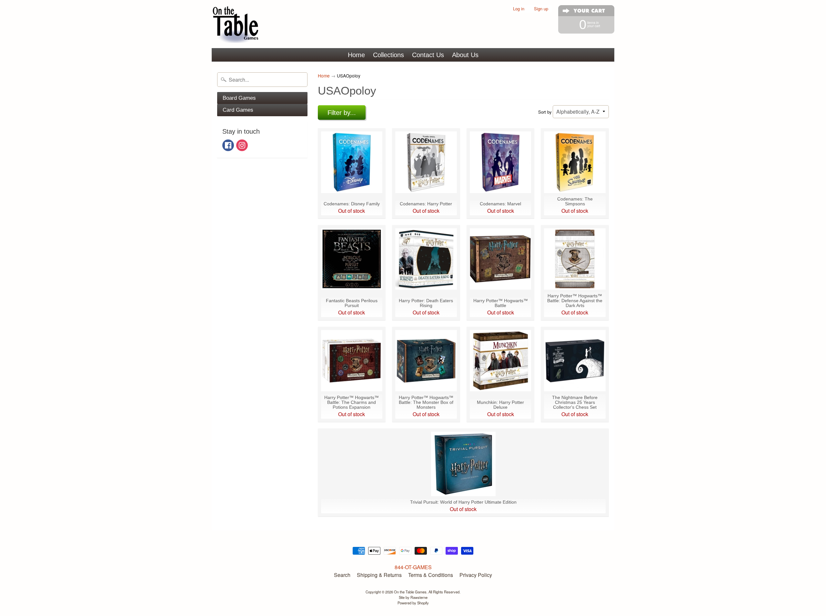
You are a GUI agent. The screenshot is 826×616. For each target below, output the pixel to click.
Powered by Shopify (413, 602)
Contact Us (428, 54)
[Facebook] (228, 145)
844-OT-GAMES (413, 567)
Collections (388, 54)
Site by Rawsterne (413, 597)
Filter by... (341, 112)
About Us (465, 54)
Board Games (239, 98)
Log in (518, 9)
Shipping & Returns (379, 575)
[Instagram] (242, 145)
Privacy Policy (475, 575)
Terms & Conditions (430, 575)
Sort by (544, 112)
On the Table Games (410, 591)
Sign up (541, 9)
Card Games (238, 110)
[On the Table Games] (236, 24)
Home (356, 54)
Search (342, 575)
